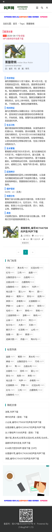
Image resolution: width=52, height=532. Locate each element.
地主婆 (10, 291)
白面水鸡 (12, 282)
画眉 (33, 272)
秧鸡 (37, 315)
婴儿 (22, 291)
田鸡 (25, 287)
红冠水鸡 (37, 268)
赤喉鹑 (21, 301)
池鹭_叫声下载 (11, 412)
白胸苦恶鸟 (13, 277)
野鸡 (28, 310)
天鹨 (32, 325)
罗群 (9, 306)
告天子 (21, 320)
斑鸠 (40, 306)
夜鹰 (9, 334)
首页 (15, 23)
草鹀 (39, 310)
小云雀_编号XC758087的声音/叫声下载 (23, 422)
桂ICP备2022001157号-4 (23, 523)
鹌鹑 (20, 296)
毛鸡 (9, 310)
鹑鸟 (30, 296)
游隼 (26, 315)
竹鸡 (10, 268)
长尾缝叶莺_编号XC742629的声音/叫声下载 (25, 453)
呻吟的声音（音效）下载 (16, 417)
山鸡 (34, 329)
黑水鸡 (22, 268)
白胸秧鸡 (12, 287)
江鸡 (21, 272)
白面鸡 (29, 277)
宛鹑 (41, 296)
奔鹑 (9, 301)
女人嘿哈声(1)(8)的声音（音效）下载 (22, 432)
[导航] (37, 7)
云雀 (9, 320)
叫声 (35, 287)
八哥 (30, 306)
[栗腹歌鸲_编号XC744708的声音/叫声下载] (10, 232)
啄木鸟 (35, 339)
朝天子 (10, 329)
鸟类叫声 (36, 239)
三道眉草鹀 (12, 315)
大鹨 (22, 325)
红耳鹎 (23, 329)
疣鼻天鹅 (11, 339)
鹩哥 (28, 334)
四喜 (24, 339)
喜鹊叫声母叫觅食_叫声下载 (17, 443)
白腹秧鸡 (28, 282)
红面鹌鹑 (34, 301)
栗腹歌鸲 (25, 243)
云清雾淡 (26, 236)
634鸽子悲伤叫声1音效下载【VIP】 (21, 448)
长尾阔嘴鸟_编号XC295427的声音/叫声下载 (25, 427)
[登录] (47, 7)
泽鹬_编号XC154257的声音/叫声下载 (22, 458)
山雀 (20, 306)
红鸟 (10, 272)
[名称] (26, 17)
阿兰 (32, 320)
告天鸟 (10, 325)
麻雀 (9, 296)
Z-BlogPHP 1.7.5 (26, 527)
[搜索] (42, 7)
